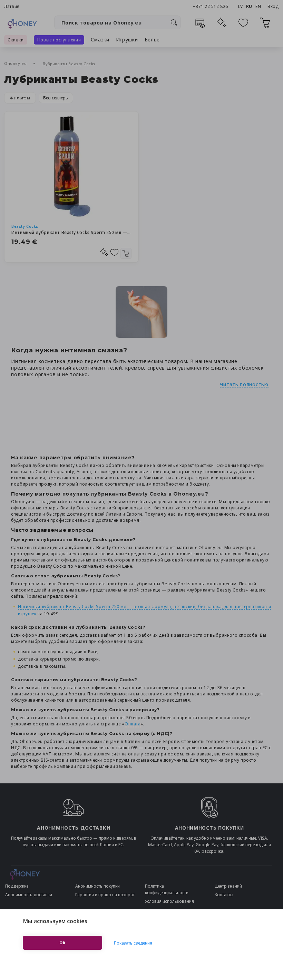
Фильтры (20, 97)
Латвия (12, 6)
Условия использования (169, 901)
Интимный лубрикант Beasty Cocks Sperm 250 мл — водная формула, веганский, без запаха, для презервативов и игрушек (71, 232)
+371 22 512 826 (211, 6)
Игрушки (127, 39)
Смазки (100, 39)
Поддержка (17, 886)
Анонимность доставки (28, 895)
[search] (173, 22)
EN (258, 6)
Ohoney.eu (16, 63)
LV (240, 6)
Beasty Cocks (24, 226)
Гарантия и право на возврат (105, 895)
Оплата (133, 724)
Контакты (224, 895)
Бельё (152, 39)
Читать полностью (244, 384)
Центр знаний (228, 886)
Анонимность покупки (97, 886)
